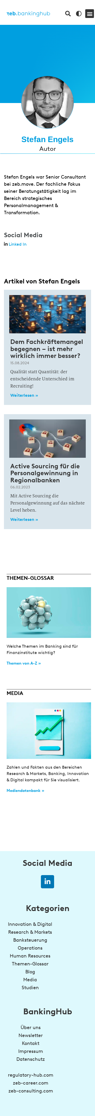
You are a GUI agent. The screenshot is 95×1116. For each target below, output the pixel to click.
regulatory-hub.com (30, 1075)
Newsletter (30, 1035)
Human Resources (30, 956)
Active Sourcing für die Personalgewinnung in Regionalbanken (45, 473)
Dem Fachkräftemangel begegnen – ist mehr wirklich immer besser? (46, 348)
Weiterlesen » (24, 395)
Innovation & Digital (30, 924)
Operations (30, 948)
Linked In (18, 244)
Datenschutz (30, 1059)
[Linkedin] (47, 881)
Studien (30, 988)
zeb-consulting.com (30, 1091)
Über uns (31, 1027)
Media (30, 980)
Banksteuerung (30, 940)
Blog (30, 972)
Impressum (30, 1051)
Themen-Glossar (30, 964)
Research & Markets (30, 932)
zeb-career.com (30, 1083)
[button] (89, 13)
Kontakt (30, 1043)
